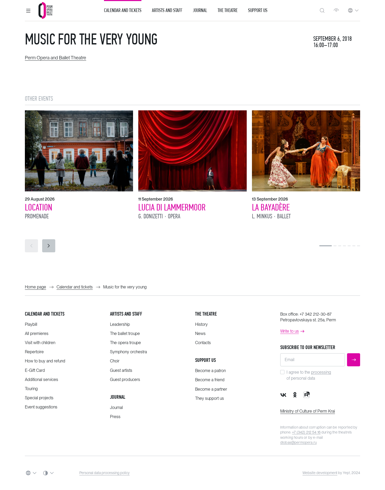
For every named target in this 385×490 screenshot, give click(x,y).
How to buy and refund (45, 360)
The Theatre (228, 10)
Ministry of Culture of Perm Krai (307, 411)
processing (321, 372)
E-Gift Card (35, 370)
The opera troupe (125, 342)
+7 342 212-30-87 (316, 314)
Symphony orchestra (128, 351)
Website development (319, 473)
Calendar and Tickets (122, 10)
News (200, 333)
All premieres (36, 333)
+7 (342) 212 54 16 (306, 432)
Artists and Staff (167, 10)
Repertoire (34, 351)
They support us (209, 398)
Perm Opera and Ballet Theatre (55, 57)
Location (38, 207)
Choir (114, 360)
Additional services (41, 379)
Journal (200, 10)
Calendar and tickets (44, 314)
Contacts (203, 342)
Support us (257, 10)
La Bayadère (271, 207)
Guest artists (121, 370)
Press (115, 416)
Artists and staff (126, 314)
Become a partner (211, 389)
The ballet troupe (125, 333)
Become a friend (209, 379)
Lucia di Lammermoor (172, 207)
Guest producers (125, 379)
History (201, 324)
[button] (28, 10)
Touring (31, 388)
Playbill (31, 324)
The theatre (206, 314)
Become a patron (210, 370)
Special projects (39, 397)
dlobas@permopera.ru (298, 442)
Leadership (120, 324)
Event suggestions (41, 406)
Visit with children (40, 342)
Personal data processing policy (104, 473)
